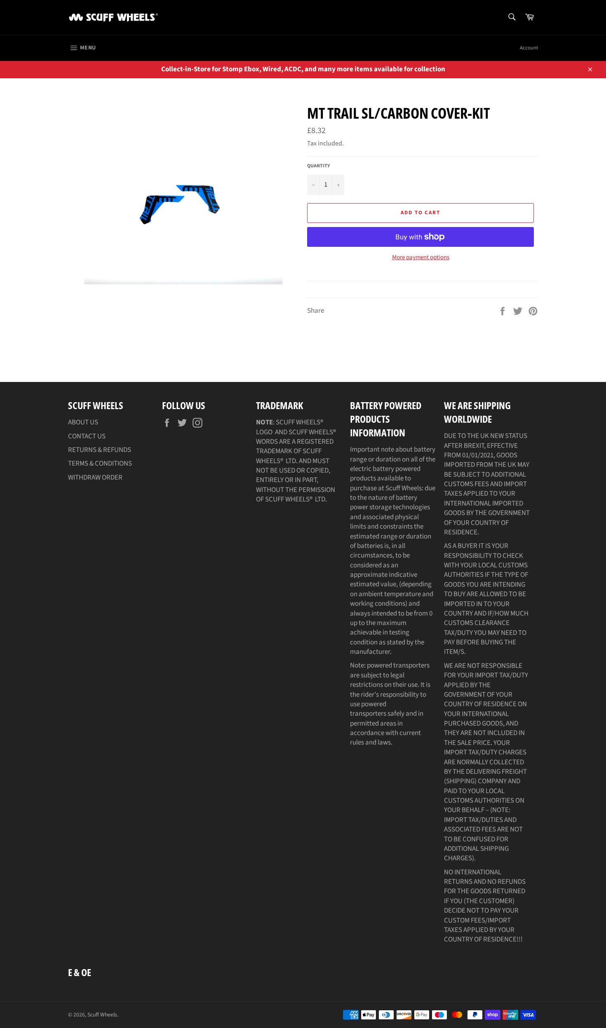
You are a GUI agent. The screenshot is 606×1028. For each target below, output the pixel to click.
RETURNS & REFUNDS (99, 450)
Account (529, 48)
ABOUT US (83, 422)
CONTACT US (87, 436)
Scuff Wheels (102, 1015)
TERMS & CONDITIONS (100, 463)
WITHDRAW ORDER (95, 477)
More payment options (420, 257)
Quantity (318, 166)
